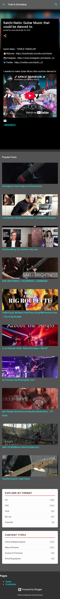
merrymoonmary (37, 595)
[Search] (56, 4)
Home (8, 581)
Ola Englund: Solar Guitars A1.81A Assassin (22, 186)
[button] (5, 36)
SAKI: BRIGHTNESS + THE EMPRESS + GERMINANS (25, 281)
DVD (29, 505)
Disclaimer (11, 584)
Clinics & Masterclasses (29, 542)
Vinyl (29, 511)
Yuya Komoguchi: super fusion (16, 479)
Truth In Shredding (17, 4)
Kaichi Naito (9, 125)
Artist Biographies (29, 558)
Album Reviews (29, 547)
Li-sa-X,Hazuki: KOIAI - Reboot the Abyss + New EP (25, 348)
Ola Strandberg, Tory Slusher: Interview (20, 249)
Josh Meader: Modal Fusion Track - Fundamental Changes (29, 218)
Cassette (29, 522)
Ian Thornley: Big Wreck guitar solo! (18, 380)
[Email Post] (5, 122)
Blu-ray (29, 517)
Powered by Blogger (31, 589)
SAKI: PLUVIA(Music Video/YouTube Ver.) (20, 447)
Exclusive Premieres (29, 553)
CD (29, 500)
